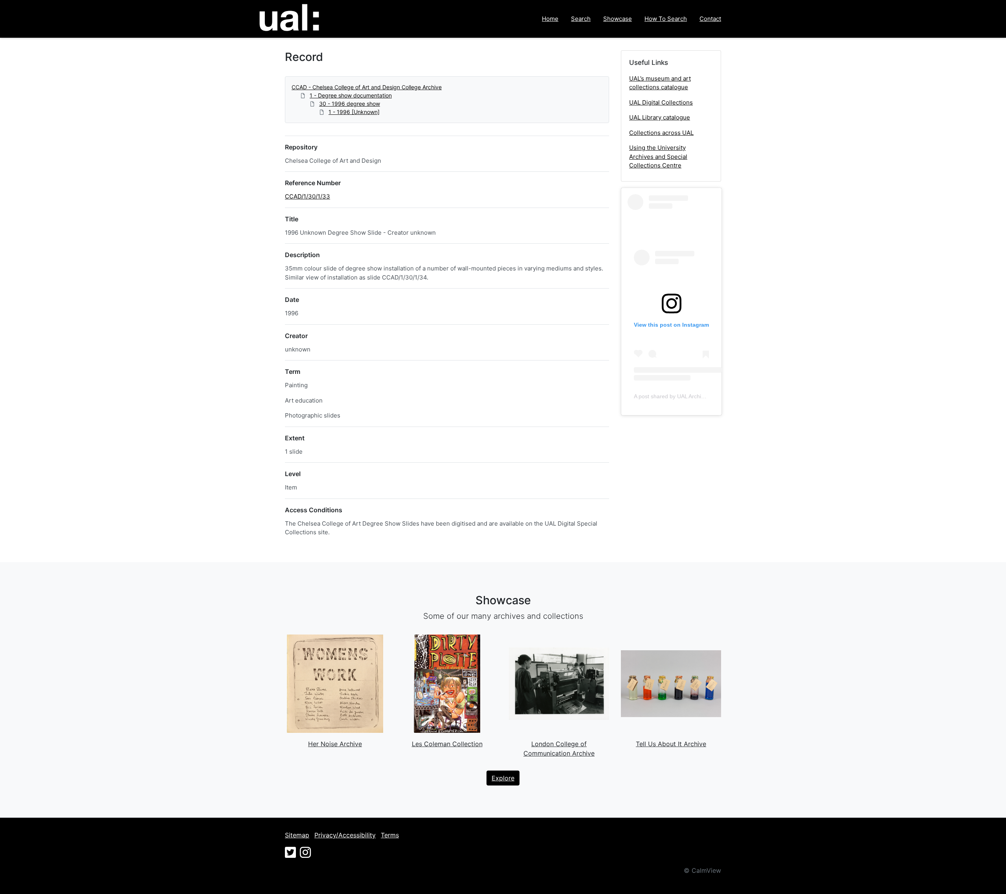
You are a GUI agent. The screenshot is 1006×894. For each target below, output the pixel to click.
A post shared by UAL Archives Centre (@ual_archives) (702, 396)
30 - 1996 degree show (349, 103)
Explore (503, 778)
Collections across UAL (661, 132)
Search (581, 18)
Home (550, 18)
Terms (390, 835)
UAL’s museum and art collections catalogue (660, 83)
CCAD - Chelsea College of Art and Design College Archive (367, 87)
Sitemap (297, 835)
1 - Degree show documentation (351, 95)
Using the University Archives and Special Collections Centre (658, 156)
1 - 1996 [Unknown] (354, 112)
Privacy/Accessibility (345, 835)
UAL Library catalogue (659, 117)
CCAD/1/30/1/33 (307, 196)
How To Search (665, 18)
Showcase (617, 18)
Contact (710, 18)
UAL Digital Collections (661, 102)
